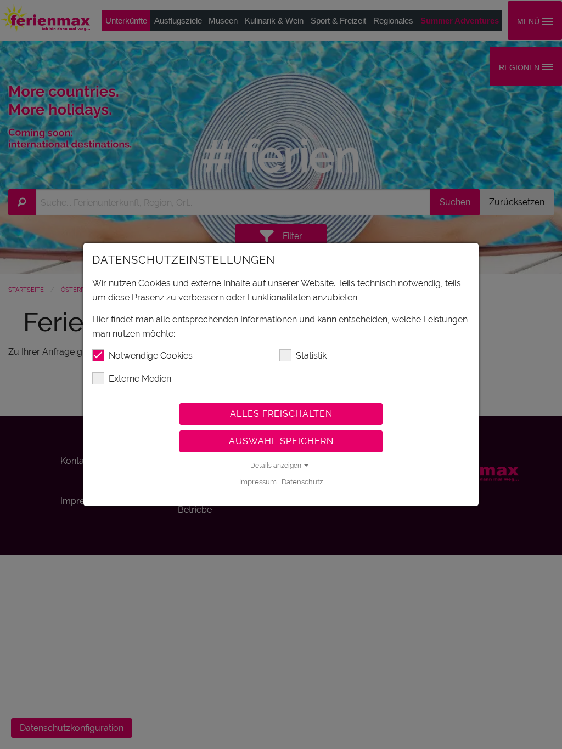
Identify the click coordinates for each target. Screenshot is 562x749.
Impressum (258, 482)
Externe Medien (140, 378)
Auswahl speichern (281, 441)
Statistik (311, 355)
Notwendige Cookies (151, 355)
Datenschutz (302, 482)
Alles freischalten (281, 413)
